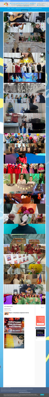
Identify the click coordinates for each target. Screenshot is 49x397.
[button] (43, 0)
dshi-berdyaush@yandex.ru (41, 5)
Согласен (42, 394)
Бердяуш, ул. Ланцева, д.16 (41, 3)
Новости (12, 8)
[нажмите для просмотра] (14, 325)
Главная (8, 8)
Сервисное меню (24, 10)
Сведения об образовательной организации (23, 8)
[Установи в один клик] (40, 332)
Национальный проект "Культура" (36, 8)
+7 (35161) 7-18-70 (40, 4)
